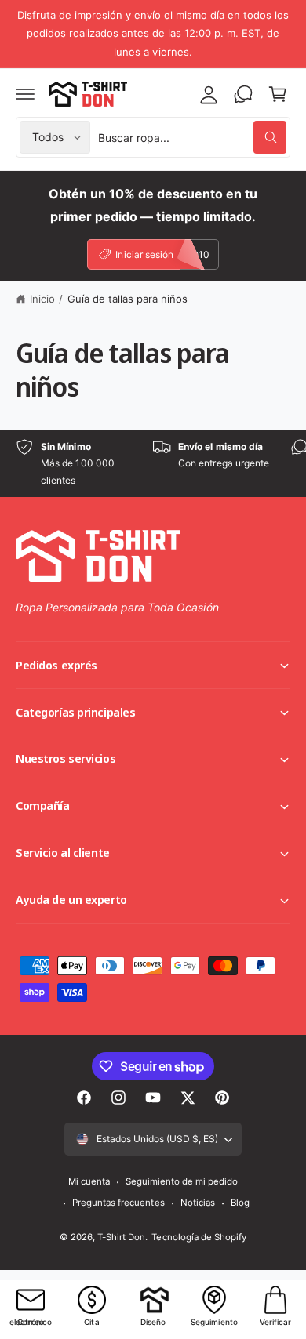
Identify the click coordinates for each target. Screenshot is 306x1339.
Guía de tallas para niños (127, 298)
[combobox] (192, 137)
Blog (240, 1202)
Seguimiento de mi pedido (182, 1181)
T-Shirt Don (121, 1237)
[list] (153, 463)
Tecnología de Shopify (198, 1237)
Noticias (197, 1202)
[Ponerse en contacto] (243, 94)
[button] (25, 94)
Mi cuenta (89, 1181)
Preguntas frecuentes (118, 1202)
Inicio (42, 298)
